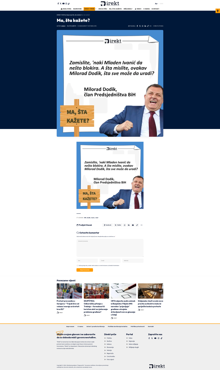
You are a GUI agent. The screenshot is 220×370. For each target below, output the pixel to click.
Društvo (98, 294)
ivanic (93, 217)
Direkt (63, 26)
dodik (88, 217)
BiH (85, 217)
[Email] (133, 225)
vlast (96, 217)
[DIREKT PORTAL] (110, 3)
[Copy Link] (148, 26)
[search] (153, 3)
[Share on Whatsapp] (142, 26)
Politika (89, 297)
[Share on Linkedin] (145, 26)
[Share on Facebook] (137, 26)
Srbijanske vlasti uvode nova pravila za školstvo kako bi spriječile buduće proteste (150, 304)
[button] (218, 11)
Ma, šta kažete (71, 26)
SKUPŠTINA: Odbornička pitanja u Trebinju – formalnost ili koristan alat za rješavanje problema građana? (96, 306)
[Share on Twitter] (140, 26)
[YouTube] (63, 3)
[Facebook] (58, 3)
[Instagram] (66, 3)
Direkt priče (89, 294)
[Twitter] (60, 3)
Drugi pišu (61, 297)
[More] (150, 26)
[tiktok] (68, 4)
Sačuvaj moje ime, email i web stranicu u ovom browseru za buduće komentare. (99, 265)
